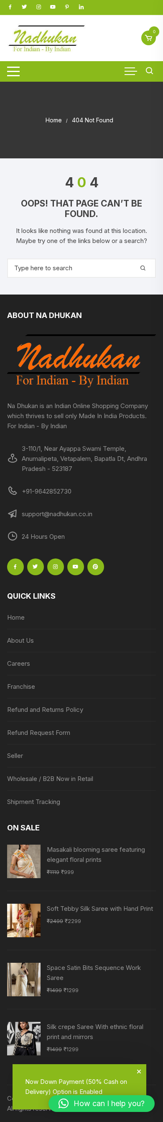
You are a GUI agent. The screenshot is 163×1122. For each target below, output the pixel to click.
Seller (15, 756)
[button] (101, 1103)
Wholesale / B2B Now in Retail (50, 779)
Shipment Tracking (33, 802)
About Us (20, 640)
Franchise (21, 686)
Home (16, 617)
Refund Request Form (38, 733)
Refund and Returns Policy (45, 710)
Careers (18, 663)
